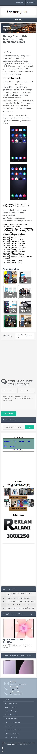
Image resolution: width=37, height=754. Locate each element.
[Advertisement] (20, 47)
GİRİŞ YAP (20, 2)
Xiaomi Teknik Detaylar (12, 737)
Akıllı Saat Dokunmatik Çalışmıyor (25, 295)
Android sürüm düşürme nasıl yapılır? (10, 281)
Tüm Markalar (18, 450)
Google (12, 446)
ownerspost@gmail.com (19, 684)
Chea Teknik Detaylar (11, 726)
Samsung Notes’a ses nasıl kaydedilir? (10, 310)
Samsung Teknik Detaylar (13, 722)
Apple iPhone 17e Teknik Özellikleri (14, 641)
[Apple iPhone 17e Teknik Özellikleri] (18, 628)
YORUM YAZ (9, 413)
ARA (29, 427)
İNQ (5, 446)
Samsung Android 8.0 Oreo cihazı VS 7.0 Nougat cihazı (10, 323)
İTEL (28, 441)
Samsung (7, 441)
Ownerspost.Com (16, 694)
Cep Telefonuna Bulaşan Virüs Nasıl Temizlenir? (25, 280)
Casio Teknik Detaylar (11, 714)
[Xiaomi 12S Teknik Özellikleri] (18, 674)
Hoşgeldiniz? (15, 689)
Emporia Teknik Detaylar (12, 730)
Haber (7, 699)
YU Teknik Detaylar (11, 707)
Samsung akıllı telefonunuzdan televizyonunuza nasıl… (25, 324)
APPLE (21, 441)
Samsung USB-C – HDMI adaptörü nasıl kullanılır (25, 309)
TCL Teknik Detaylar (11, 703)
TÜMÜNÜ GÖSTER (29, 655)
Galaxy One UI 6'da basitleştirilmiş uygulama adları (24, 336)
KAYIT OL (32, 2)
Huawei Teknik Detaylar (12, 733)
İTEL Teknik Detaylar (11, 711)
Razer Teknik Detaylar (12, 718)
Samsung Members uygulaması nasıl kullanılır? (10, 295)
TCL (14, 441)
